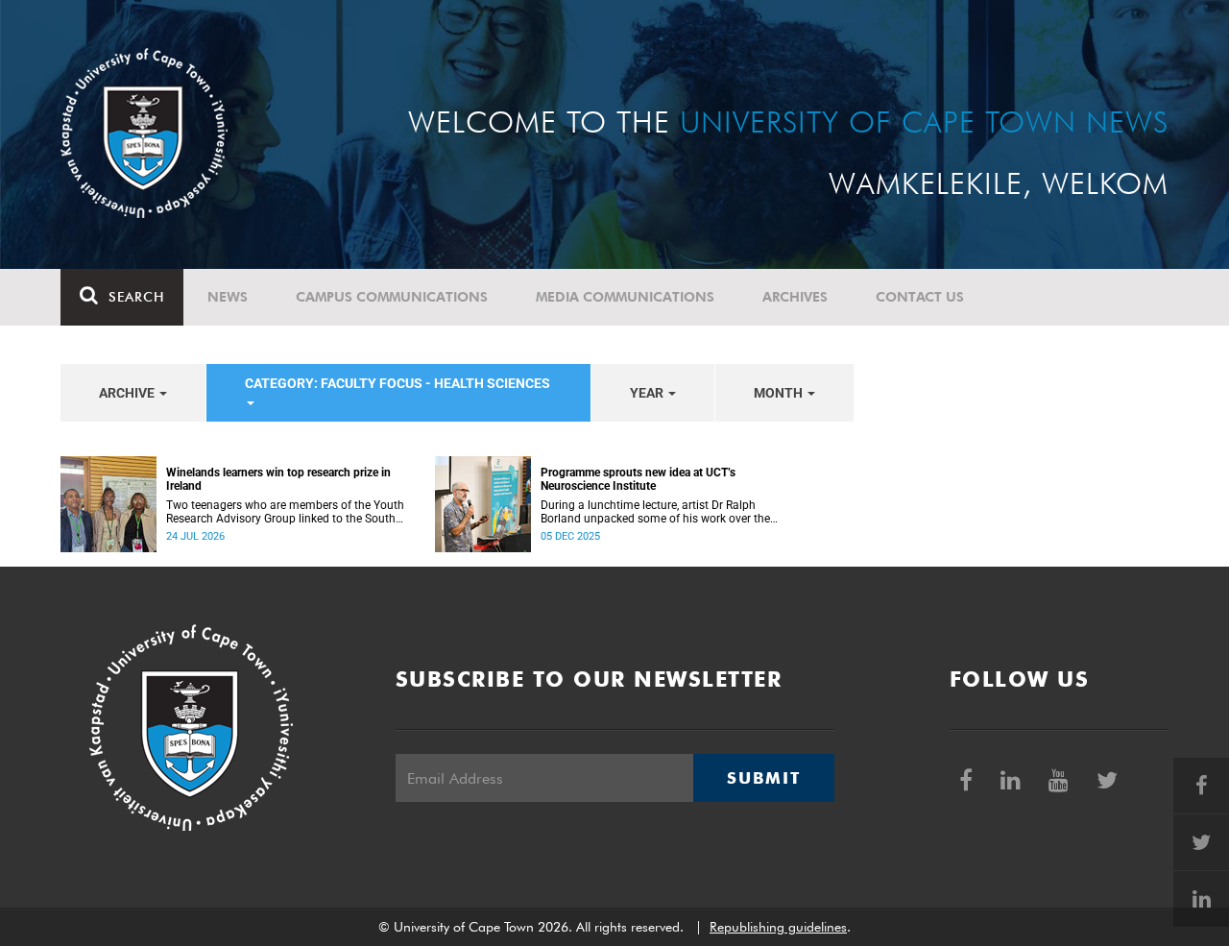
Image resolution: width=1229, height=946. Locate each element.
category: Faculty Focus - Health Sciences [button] (397, 383)
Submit (763, 778)
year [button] (648, 392)
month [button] (780, 392)
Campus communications (392, 296)
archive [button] (128, 392)
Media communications (625, 296)
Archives (795, 296)
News (227, 296)
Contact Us (920, 296)
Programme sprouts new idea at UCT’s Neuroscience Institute (638, 479)
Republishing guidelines (778, 926)
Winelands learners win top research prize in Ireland (278, 479)
